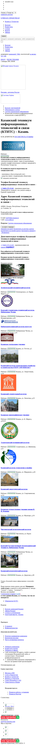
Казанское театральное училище (13, 344)
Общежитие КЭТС (11, 601)
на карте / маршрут (8, 227)
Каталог (8, 25)
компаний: (14, 54)
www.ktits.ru (9, 220)
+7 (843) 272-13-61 (7, 188)
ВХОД (3, 59)
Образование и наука (12, 110)
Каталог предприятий (12, 108)
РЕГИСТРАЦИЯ (13, 59)
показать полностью (10, 178)
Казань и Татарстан (12, 21)
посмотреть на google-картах (11, 231)
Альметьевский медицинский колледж (15, 442)
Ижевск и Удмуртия (12, 678)
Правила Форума (15, 694)
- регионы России (10, 92)
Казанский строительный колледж (14, 394)
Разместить (9, 27)
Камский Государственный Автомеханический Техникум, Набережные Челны (18, 546)
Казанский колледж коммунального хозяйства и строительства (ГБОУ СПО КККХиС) (18, 366)
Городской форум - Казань (14, 614)
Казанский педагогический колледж (14, 571)
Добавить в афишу (11, 650)
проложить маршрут (28, 231)
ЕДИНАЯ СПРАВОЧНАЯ (10, 18)
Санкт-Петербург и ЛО (13, 680)
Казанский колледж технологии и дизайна (16, 468)
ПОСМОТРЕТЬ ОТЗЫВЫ (23, 137)
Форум (7, 30)
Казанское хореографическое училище (15, 415)
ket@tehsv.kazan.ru (12, 218)
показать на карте (7, 229)
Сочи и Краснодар (11, 675)
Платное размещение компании (16, 636)
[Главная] (5, 106)
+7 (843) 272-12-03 (7, 245)
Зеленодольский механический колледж (15, 288)
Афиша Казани (10, 611)
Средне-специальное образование (17, 111)
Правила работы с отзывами (19, 692)
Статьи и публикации (12, 613)
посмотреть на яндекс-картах (24, 229)
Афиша (7, 32)
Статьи (7, 29)
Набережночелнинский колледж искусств (16, 326)
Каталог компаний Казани (14, 609)
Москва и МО (10, 673)
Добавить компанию (12, 647)
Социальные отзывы (11, 594)
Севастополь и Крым (12, 682)
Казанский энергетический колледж (14, 489)
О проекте (8, 626)
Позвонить (5, 232)
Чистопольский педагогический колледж (16, 529)
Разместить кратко (11, 648)
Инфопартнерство (11, 628)
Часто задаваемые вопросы (14, 640)
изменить (7, 14)
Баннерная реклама (11, 638)
